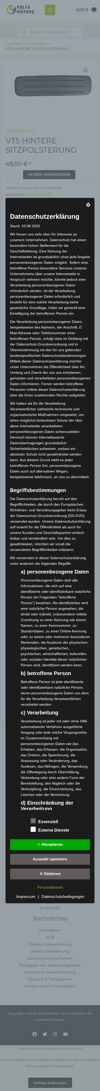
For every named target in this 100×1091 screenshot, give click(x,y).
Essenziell (48, 822)
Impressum (25, 897)
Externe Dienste (53, 830)
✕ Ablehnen (50, 874)
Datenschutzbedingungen (63, 897)
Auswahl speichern (50, 859)
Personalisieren (50, 887)
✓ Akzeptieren (50, 844)
